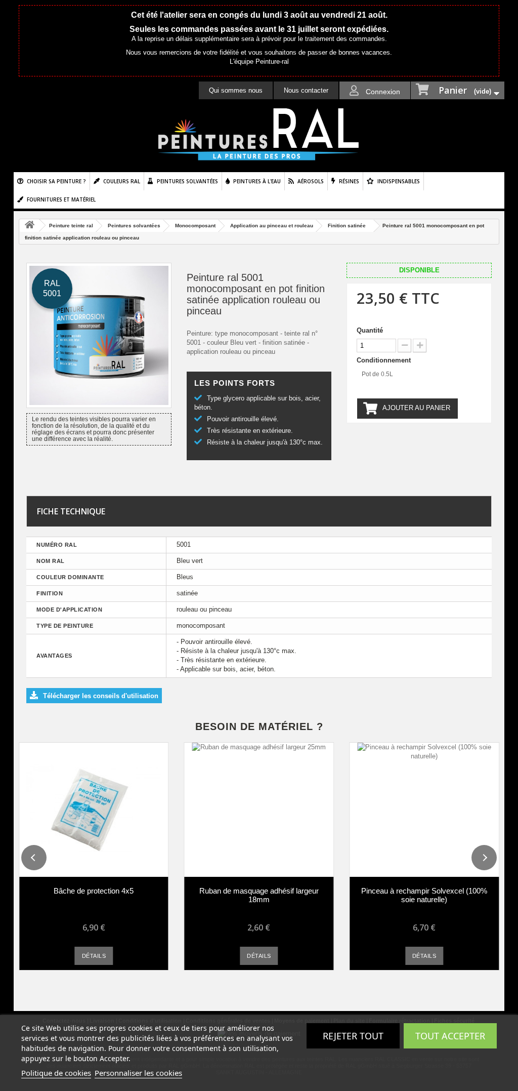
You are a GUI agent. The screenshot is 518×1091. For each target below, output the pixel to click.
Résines (349, 181)
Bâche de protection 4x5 (94, 890)
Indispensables (398, 181)
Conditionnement (385, 360)
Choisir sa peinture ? (56, 181)
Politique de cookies (56, 1073)
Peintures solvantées (187, 181)
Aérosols (310, 181)
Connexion (382, 92)
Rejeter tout (353, 1036)
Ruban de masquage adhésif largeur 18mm (259, 895)
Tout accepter (450, 1036)
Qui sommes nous (236, 90)
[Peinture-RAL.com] (259, 135)
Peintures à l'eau (257, 181)
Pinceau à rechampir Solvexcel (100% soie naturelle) (424, 895)
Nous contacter (306, 90)
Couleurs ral (121, 181)
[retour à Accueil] (29, 225)
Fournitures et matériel (61, 199)
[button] (34, 857)
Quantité (370, 330)
